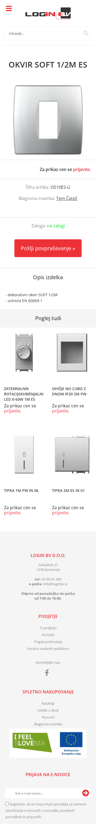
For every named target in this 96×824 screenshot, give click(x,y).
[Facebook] (48, 673)
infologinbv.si (55, 584)
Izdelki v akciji (48, 710)
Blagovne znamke (48, 724)
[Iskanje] (86, 33)
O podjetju (48, 627)
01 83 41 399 (51, 579)
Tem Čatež (66, 198)
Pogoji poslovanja (48, 641)
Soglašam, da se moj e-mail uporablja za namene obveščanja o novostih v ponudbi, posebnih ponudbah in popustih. (45, 810)
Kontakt (48, 634)
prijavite (81, 169)
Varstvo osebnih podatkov (48, 648)
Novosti (48, 717)
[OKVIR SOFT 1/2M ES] (48, 119)
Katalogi (48, 703)
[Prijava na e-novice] (86, 793)
